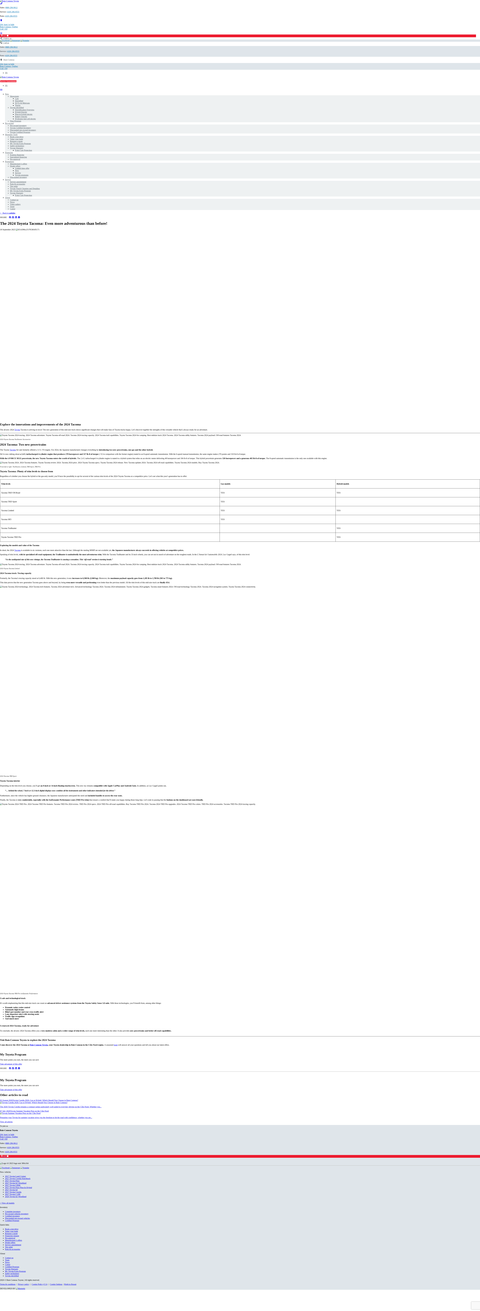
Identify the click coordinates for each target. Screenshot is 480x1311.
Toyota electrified (17, 108)
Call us (5, 43)
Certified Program (12, 1220)
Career (12, 209)
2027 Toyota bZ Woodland (15, 1183)
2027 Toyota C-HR (12, 1194)
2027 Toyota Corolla (13, 1192)
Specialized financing (18, 157)
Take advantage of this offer (11, 1064)
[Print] (18, 217)
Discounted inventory (18, 177)
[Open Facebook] (5, 41)
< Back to (7, 213)
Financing (9, 153)
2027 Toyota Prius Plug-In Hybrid (18, 1187)
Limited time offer (22, 168)
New (7, 94)
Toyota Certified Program (20, 132)
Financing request (12, 1236)
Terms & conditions (8, 1284)
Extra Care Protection (23, 150)
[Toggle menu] (1, 33)
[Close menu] (1, 90)
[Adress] (1, 20)
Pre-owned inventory (18, 126)
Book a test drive (16, 137)
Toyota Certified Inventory (20, 128)
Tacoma (13, 450)
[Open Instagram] (15, 41)
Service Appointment (8, 81)
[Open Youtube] (24, 41)
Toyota (17, 430)
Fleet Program (15, 121)
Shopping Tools (11, 135)
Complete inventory (13, 1211)
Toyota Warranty (16, 148)
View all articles (6, 1122)
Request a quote (16, 141)
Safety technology (17, 146)
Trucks (17, 105)
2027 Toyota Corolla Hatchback (17, 1178)
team (116, 1045)
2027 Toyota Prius (12, 1181)
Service (18, 173)
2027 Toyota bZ (11, 1190)
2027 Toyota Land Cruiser (15, 1176)
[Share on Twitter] (12, 217)
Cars (17, 99)
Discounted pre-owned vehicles (17, 1218)
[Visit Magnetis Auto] (20, 1288)
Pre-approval (15, 159)
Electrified (19, 101)
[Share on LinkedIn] (15, 217)
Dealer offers (15, 166)
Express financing (17, 155)
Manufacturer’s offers (18, 164)
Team (12, 207)
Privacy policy (23, 1284)
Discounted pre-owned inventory (23, 130)
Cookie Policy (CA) (40, 1284)
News (12, 202)
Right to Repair (70, 1284)
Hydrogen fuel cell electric (25, 119)
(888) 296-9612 (11, 8)
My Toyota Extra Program (20, 144)
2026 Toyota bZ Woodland (15, 1196)
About (7, 198)
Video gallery (15, 204)
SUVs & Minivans (22, 103)
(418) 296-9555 (13, 12)
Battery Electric (21, 117)
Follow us (6, 38)
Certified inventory (12, 1216)
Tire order (14, 186)
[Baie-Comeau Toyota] (9, 1)
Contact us (14, 200)
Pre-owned (9, 123)
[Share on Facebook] (10, 217)
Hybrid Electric (21, 112)
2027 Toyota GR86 (12, 1185)
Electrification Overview (24, 110)
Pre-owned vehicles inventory (16, 1214)
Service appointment (18, 182)
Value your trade (16, 139)
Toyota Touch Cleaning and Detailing (25, 189)
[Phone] (1, 3)
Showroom (14, 96)
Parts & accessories (17, 184)
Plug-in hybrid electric (23, 114)
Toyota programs (21, 175)
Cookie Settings (56, 1284)
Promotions (9, 162)
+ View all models (7, 1203)
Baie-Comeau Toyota (39, 1045)
